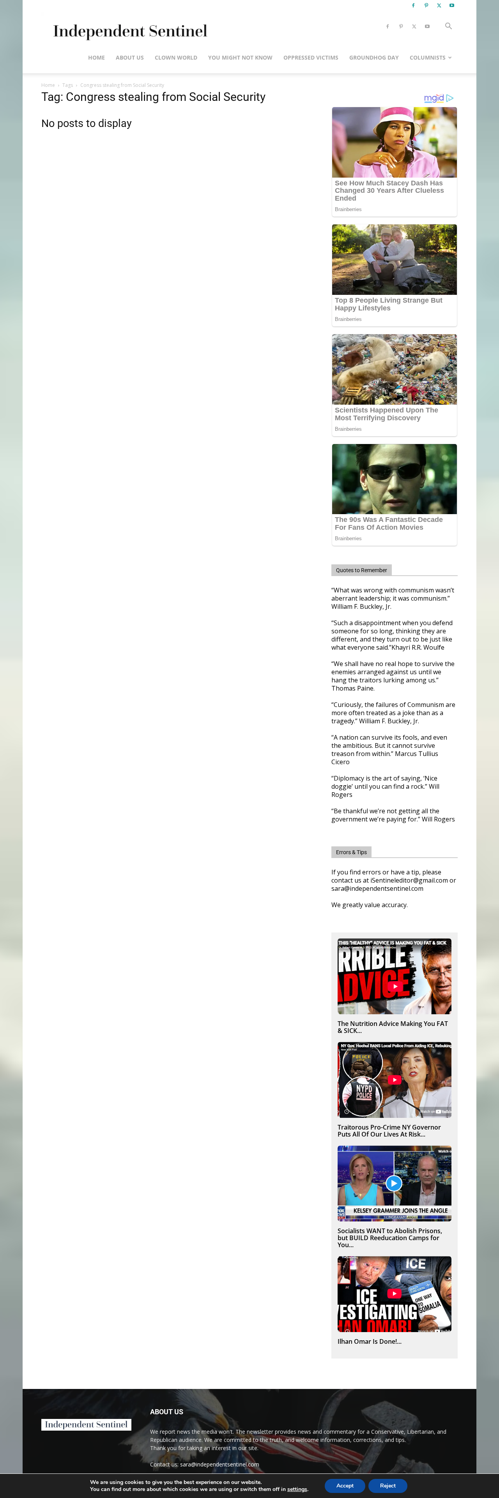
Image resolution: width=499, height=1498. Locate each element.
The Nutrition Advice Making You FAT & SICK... (393, 1027)
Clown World (176, 57)
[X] (439, 5)
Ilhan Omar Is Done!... (370, 1341)
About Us (130, 57)
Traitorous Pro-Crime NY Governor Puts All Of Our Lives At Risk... (389, 1131)
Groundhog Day (374, 57)
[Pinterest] (426, 5)
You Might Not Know (240, 57)
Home (96, 57)
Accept (345, 1485)
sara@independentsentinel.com (219, 1464)
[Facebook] (413, 5)
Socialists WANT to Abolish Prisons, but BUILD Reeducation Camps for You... (390, 1237)
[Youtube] (452, 5)
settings (297, 1489)
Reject (388, 1485)
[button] (448, 27)
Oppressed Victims (310, 57)
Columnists (428, 57)
